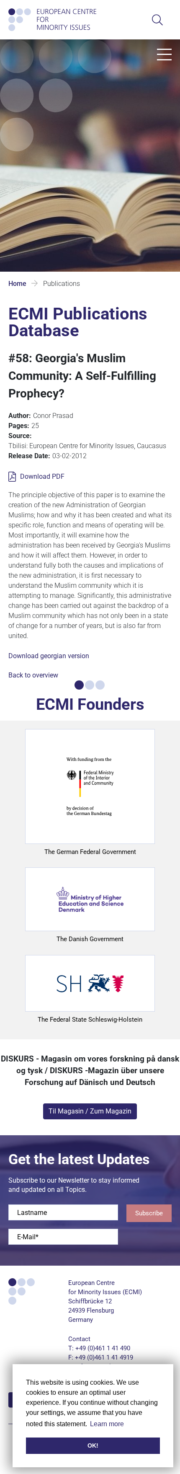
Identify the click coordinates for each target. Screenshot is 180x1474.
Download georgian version (48, 656)
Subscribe (149, 1213)
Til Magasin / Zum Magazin (90, 1111)
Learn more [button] (107, 1423)
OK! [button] (92, 1445)
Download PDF (42, 476)
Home (17, 284)
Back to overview (33, 675)
